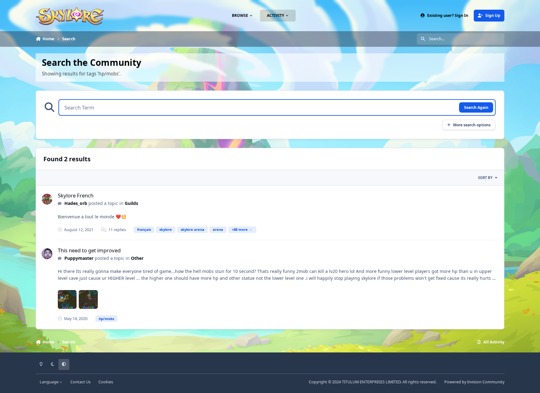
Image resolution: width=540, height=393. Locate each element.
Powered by (474, 382)
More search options (472, 124)
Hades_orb (75, 203)
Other (137, 258)
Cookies (105, 382)
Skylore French (75, 195)
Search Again (476, 107)
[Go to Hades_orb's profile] (47, 199)
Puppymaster (78, 258)
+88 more (240, 229)
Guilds (131, 203)
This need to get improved (89, 250)
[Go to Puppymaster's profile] (47, 253)
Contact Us (80, 382)
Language (49, 382)
